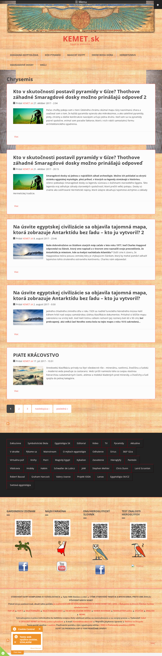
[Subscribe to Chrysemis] (81, 423)
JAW (84, 468)
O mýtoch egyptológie (74, 451)
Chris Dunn (122, 468)
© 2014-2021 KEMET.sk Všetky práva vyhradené (41, 621)
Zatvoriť (40, 629)
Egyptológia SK (62, 443)
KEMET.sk (28, 103)
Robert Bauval (17, 476)
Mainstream (50, 451)
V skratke (14, 451)
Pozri (45, 459)
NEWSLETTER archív (122, 610)
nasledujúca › (42, 408)
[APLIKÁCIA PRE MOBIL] (23, 527)
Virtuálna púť (17, 459)
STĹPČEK (139, 610)
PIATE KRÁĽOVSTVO (36, 355)
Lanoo (100, 476)
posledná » (62, 408)
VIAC (153, 643)
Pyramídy (119, 443)
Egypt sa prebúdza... (81, 44)
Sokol (143, 618)
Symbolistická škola (38, 443)
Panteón (132, 459)
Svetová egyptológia (20, 485)
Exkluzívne (15, 443)
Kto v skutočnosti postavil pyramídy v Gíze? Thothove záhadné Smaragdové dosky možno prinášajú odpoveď (77, 160)
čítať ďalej (17, 652)
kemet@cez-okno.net (83, 621)
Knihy (34, 459)
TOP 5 (20, 610)
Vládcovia (15, 468)
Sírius (113, 451)
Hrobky (30, 468)
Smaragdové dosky (22, 64)
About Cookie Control (14, 629)
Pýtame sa (31, 451)
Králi (43, 64)
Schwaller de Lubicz (64, 468)
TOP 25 (11, 610)
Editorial (81, 443)
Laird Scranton (142, 468)
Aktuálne (135, 443)
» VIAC (102, 625)
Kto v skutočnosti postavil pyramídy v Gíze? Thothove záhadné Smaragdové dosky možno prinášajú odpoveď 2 (79, 94)
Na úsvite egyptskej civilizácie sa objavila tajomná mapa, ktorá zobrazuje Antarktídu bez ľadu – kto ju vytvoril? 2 (80, 229)
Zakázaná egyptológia (24, 54)
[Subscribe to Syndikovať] (81, 640)
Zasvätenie (98, 459)
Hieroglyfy (116, 459)
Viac (16, 136)
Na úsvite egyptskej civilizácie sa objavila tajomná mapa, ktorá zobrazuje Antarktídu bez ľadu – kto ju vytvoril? (80, 295)
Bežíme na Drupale (134, 621)
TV (106, 443)
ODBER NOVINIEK (102, 610)
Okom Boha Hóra (102, 54)
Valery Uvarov (63, 476)
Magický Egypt (76, 54)
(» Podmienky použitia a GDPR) (120, 625)
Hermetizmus (128, 54)
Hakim (44, 468)
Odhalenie (98, 451)
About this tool (35, 648)
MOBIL (82, 614)
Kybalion (81, 459)
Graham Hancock (40, 476)
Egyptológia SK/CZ (119, 476)
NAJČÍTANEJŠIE (33, 610)
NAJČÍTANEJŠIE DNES (53, 610)
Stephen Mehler (100, 468)
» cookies (51, 625)
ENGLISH (150, 610)
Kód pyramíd (53, 54)
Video (95, 443)
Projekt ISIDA (84, 476)
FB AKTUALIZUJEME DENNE (78, 610)
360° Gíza (128, 451)
